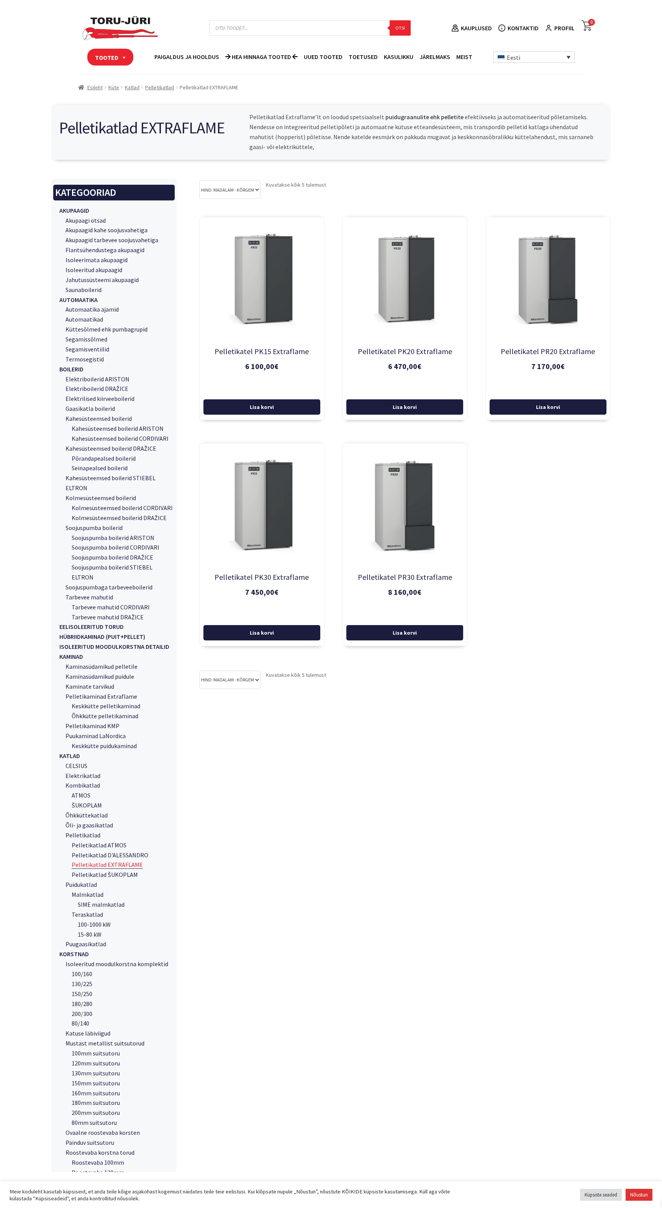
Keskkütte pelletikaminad (106, 706)
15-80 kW (90, 934)
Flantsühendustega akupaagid (105, 250)
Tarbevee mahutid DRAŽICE (108, 617)
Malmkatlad (87, 894)
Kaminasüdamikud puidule (100, 676)
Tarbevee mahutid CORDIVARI (111, 607)
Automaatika (78, 300)
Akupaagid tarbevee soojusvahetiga (112, 240)
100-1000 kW (94, 924)
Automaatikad (84, 319)
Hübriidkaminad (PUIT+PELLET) (102, 636)
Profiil (564, 28)
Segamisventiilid (87, 349)
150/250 (82, 994)
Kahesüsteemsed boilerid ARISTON (118, 428)
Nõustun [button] (639, 1195)
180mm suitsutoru (96, 1102)
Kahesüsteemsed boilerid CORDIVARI (120, 438)
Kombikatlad (83, 785)
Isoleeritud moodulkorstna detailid (114, 646)
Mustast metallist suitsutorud (105, 1043)
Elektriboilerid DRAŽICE (97, 388)
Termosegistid (85, 359)
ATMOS (81, 795)
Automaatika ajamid (92, 309)
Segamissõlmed (86, 339)
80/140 (80, 1023)
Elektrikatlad (83, 776)
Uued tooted (323, 57)
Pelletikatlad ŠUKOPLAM (105, 874)
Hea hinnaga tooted (261, 57)
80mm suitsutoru (94, 1122)
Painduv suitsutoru (90, 1142)
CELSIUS (76, 766)
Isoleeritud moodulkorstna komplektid (117, 964)
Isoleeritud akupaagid (94, 270)
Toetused (363, 57)
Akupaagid (74, 210)
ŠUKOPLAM (87, 805)
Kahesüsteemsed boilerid (99, 418)
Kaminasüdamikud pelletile (102, 666)
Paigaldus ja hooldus (186, 57)
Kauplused (476, 28)
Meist (464, 57)
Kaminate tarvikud (90, 686)
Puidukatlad (81, 884)
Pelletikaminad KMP (93, 726)
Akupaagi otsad (86, 220)
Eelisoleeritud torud (91, 626)
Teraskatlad (87, 914)
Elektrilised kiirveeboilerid (100, 398)
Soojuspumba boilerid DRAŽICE (112, 557)
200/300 (82, 1014)
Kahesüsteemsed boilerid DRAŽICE (111, 448)
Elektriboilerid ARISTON (97, 379)
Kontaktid (523, 28)
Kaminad (71, 656)
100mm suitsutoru (96, 1053)
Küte (113, 87)
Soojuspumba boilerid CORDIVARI (115, 547)
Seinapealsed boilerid (100, 468)
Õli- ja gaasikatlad (89, 825)
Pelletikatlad (159, 87)
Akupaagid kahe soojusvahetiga (106, 230)
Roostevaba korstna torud (100, 1152)
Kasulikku (398, 57)
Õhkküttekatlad (87, 815)
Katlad (132, 87)
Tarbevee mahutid (89, 597)
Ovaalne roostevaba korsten (103, 1132)
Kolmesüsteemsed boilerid (101, 498)
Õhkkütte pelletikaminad (105, 716)
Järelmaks (434, 57)
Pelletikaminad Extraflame (101, 696)
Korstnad (74, 954)
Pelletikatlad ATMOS (99, 845)
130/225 (82, 984)
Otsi (400, 28)
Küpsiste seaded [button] (601, 1195)
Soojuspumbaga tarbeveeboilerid (109, 587)
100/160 (82, 974)
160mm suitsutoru (96, 1093)
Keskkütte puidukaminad (104, 746)
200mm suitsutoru (96, 1112)
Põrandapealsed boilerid (104, 458)
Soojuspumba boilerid (94, 528)
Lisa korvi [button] (262, 407)
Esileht (95, 87)
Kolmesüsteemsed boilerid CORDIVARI (122, 508)
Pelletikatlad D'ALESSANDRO (110, 855)
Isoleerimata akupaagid (97, 260)
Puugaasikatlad (86, 944)
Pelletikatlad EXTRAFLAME (107, 864)
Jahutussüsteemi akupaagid (102, 280)
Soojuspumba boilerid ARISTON (113, 538)
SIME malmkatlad (101, 904)
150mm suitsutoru (96, 1083)
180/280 (82, 1004)
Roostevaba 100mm (98, 1162)
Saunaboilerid (84, 290)
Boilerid (71, 369)
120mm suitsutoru (96, 1063)
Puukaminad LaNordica (96, 736)
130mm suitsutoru (96, 1073)
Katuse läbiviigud (88, 1033)
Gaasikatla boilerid (90, 408)
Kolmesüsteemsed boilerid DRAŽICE (119, 518)
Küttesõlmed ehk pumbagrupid (106, 329)
